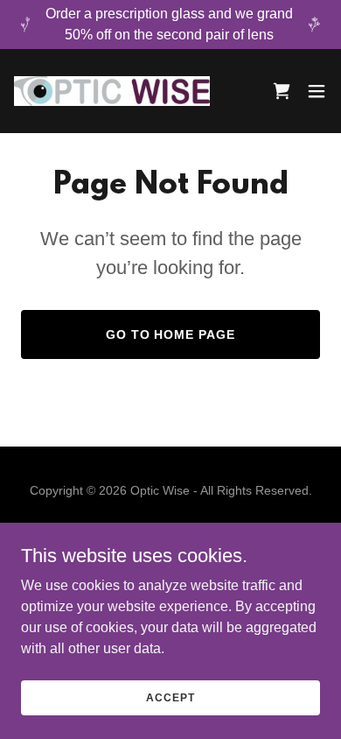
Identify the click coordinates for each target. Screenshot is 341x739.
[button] (316, 91)
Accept (170, 697)
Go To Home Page (171, 334)
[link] (112, 91)
